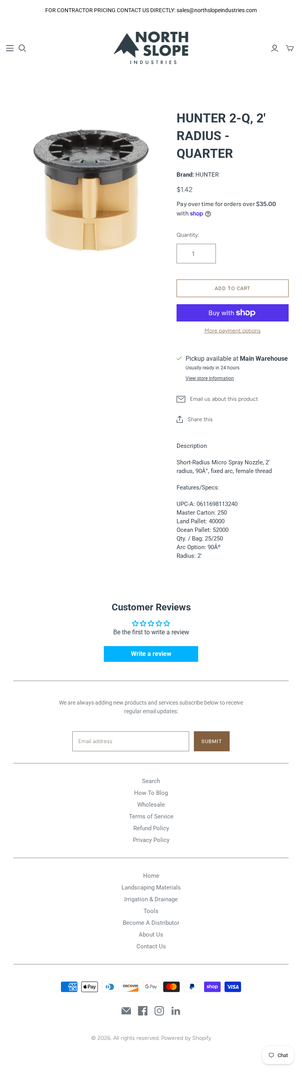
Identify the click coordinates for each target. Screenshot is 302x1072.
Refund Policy (151, 828)
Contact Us (151, 946)
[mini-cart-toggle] (290, 48)
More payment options (232, 330)
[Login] (275, 48)
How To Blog (151, 792)
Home (151, 875)
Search (151, 781)
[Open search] (22, 48)
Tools (151, 911)
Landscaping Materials (151, 887)
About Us (151, 934)
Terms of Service (151, 816)
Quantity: (188, 235)
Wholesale (151, 804)
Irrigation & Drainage (151, 899)
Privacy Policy (151, 840)
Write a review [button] (151, 653)
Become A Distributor (151, 922)
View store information (210, 378)
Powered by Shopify (186, 1038)
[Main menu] (10, 48)
